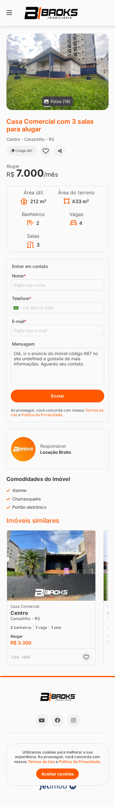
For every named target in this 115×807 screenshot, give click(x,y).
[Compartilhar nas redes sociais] (59, 150)
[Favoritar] (45, 150)
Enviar (57, 395)
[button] (57, 72)
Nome (19, 275)
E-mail (19, 321)
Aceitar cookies (57, 773)
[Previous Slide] (11, 72)
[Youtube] (41, 720)
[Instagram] (73, 720)
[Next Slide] (103, 72)
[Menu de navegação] (9, 13)
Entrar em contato (30, 266)
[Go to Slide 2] (53, 592)
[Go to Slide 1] (49, 592)
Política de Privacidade (41, 415)
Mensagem (23, 344)
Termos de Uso (41, 761)
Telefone (21, 298)
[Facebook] (57, 720)
